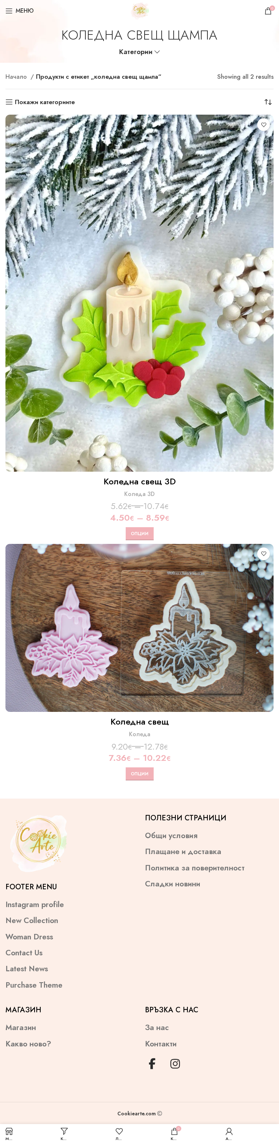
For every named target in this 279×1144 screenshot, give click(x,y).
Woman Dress (29, 937)
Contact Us (24, 953)
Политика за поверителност (194, 868)
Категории (136, 52)
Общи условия (171, 836)
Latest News (26, 969)
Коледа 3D (139, 494)
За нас (157, 1027)
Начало (17, 76)
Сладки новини (172, 884)
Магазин (20, 1027)
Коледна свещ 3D (140, 481)
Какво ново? (28, 1044)
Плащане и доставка (183, 851)
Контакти (161, 1044)
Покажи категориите (45, 102)
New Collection (31, 920)
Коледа (139, 734)
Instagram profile (34, 904)
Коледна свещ (139, 721)
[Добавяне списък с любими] (263, 124)
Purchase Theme (33, 985)
